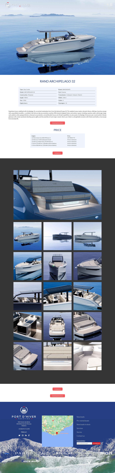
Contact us (57, 153)
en (112, 8)
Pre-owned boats (83, 421)
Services (80, 428)
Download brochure (57, 123)
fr (109, 8)
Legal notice (72, 469)
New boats (80, 417)
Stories (79, 432)
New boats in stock (83, 424)
